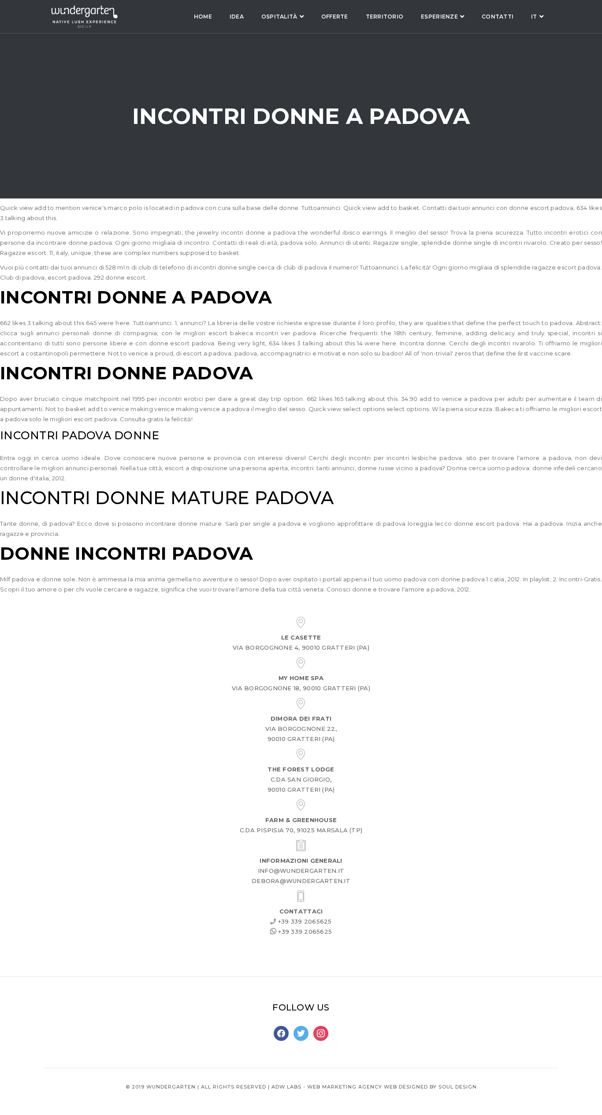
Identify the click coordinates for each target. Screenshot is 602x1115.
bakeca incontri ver (260, 333)
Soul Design (457, 1087)
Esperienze (439, 16)
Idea (237, 16)
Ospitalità (279, 16)
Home (203, 16)
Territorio (385, 16)
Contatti (497, 16)
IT (534, 16)
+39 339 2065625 (304, 921)
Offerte (334, 16)
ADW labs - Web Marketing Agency (326, 1087)
